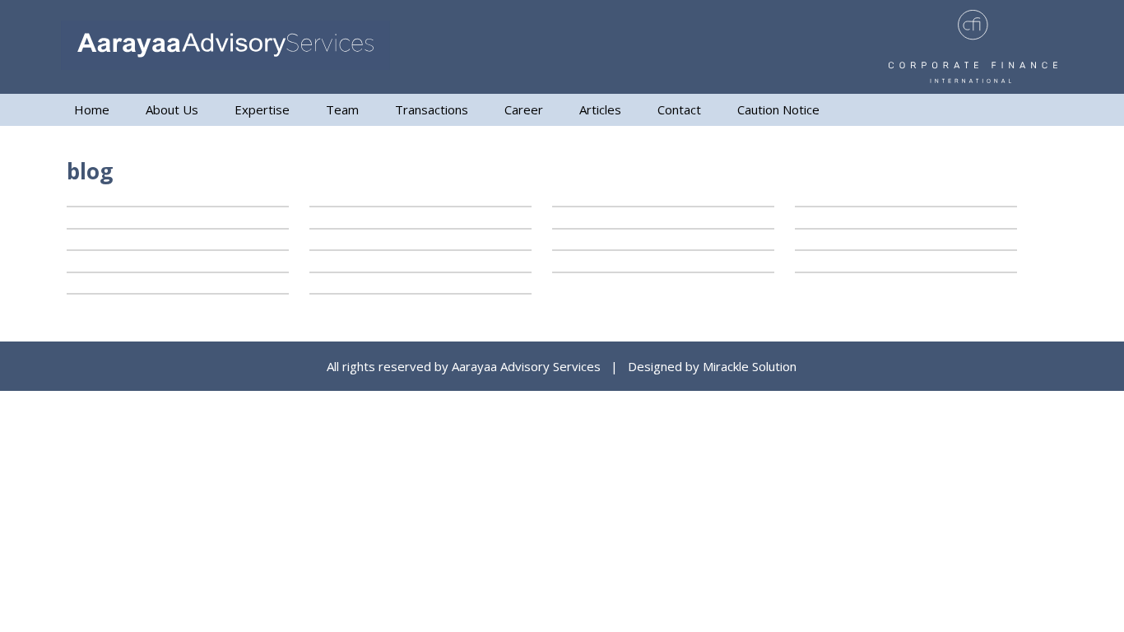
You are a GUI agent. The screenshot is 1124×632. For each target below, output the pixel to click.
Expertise (262, 109)
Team (342, 109)
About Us (172, 109)
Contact (679, 109)
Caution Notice (778, 109)
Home (91, 109)
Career (523, 109)
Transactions (431, 109)
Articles (600, 109)
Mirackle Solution (750, 366)
